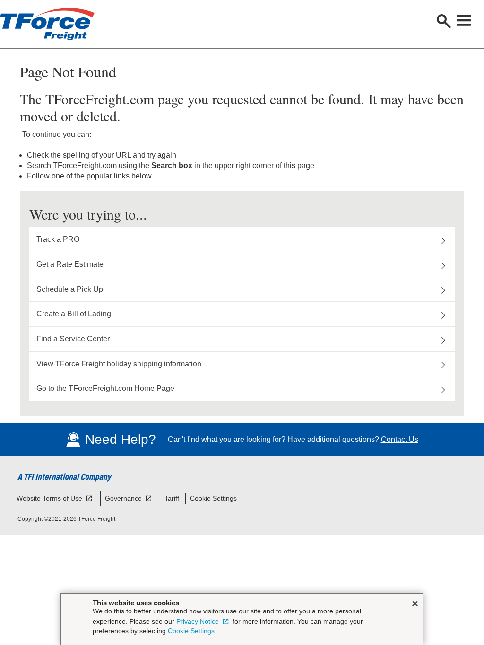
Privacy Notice (198, 621)
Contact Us (399, 439)
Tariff (171, 498)
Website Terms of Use (50, 498)
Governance (124, 498)
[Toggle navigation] (465, 20)
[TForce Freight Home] (94, 24)
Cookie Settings (213, 498)
